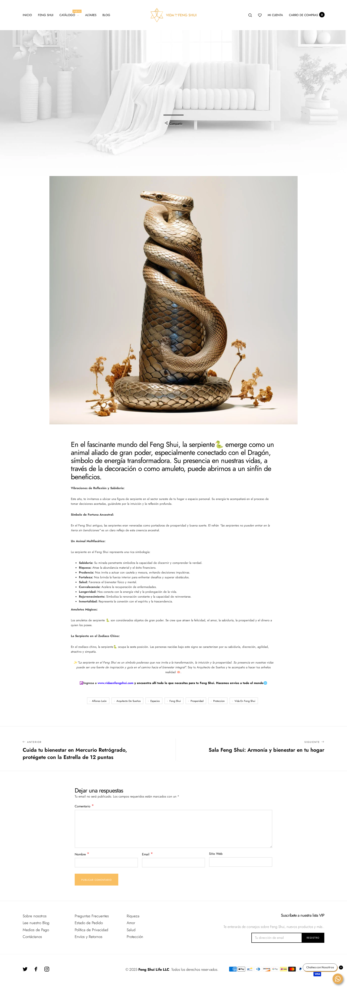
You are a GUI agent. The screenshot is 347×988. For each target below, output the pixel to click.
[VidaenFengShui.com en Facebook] (36, 969)
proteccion (219, 701)
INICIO (27, 15)
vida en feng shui (245, 701)
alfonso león (99, 701)
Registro (313, 938)
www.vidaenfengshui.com (115, 683)
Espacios (155, 701)
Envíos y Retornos (88, 936)
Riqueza (133, 916)
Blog (106, 15)
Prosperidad (197, 701)
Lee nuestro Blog (36, 923)
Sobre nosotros (35, 916)
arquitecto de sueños (128, 701)
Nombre (82, 854)
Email (147, 854)
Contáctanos (32, 936)
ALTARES (90, 15)
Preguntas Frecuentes (92, 916)
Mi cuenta (275, 15)
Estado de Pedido (89, 923)
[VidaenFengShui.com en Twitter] (25, 969)
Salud (131, 930)
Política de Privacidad (91, 930)
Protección (135, 936)
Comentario (84, 806)
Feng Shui (45, 15)
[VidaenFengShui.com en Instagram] (46, 969)
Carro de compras (306, 15)
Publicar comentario (96, 880)
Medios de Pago (36, 930)
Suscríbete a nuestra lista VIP (302, 915)
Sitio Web (215, 853)
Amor (131, 923)
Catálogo (69, 14)
